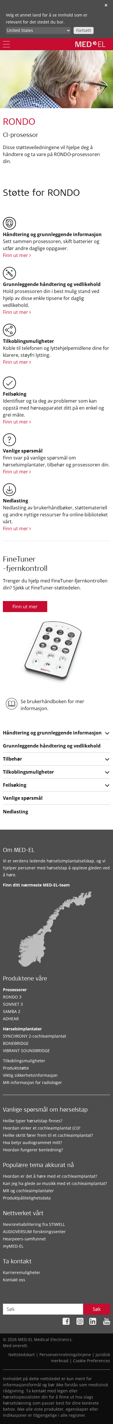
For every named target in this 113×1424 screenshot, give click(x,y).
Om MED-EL (18, 851)
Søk (97, 1309)
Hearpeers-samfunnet (24, 1239)
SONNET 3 (13, 1004)
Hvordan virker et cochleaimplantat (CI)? (41, 1128)
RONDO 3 (12, 997)
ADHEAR (11, 1018)
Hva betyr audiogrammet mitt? (32, 1142)
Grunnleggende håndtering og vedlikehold (52, 746)
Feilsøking (14, 785)
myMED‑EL (13, 1246)
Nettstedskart (21, 1354)
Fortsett (83, 30)
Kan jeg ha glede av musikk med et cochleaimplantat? (55, 1183)
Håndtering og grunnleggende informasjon (52, 733)
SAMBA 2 (11, 1011)
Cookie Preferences (91, 1360)
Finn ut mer (16, 255)
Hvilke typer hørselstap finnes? (32, 1120)
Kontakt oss (14, 1279)
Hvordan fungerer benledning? (33, 1149)
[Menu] (6, 44)
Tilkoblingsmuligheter (28, 772)
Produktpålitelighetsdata (27, 1198)
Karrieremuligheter (21, 1272)
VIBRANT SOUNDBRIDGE (26, 1050)
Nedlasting (15, 811)
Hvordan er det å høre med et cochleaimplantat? (50, 1176)
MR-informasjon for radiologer (32, 1082)
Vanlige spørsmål (23, 798)
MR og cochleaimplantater (28, 1190)
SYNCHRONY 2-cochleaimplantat (34, 1036)
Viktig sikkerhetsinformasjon (30, 1075)
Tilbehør (12, 759)
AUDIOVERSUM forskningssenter (34, 1231)
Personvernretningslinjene (65, 1354)
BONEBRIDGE (16, 1043)
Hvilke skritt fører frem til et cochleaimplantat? (48, 1135)
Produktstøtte (16, 1068)
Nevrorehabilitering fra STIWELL (34, 1224)
